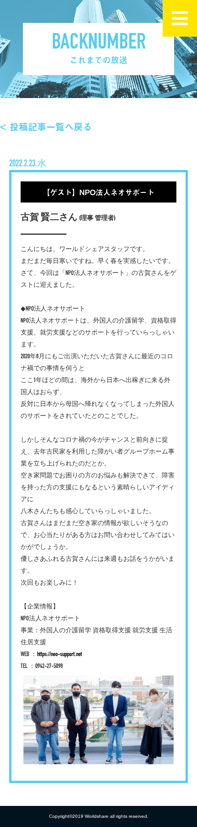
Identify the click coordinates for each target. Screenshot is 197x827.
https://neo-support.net (59, 654)
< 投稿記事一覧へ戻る (46, 127)
